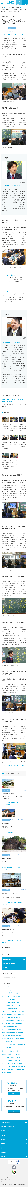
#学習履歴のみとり (19, 1020)
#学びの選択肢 (11, 1017)
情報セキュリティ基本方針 (7, 1179)
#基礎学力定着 (5, 1026)
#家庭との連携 (20, 1011)
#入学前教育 (19, 1063)
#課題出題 (9, 1014)
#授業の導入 (12, 1044)
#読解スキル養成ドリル (14, 1060)
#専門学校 (18, 1051)
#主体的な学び (20, 35)
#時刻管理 (18, 1035)
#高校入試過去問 (6, 1035)
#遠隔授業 (13, 1011)
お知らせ (3, 1143)
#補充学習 (16, 1069)
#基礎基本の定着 (13, 1026)
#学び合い (18, 1017)
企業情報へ (14, 1093)
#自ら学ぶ (4, 1038)
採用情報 (3, 1156)
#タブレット (14, 999)
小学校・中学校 (15, 7)
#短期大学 (4, 1054)
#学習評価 (11, 1020)
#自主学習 (16, 1038)
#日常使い (4, 1063)
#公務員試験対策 (20, 1032)
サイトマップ (4, 1181)
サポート (3, 1148)
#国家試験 (12, 1035)
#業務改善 (13, 1029)
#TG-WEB (16, 986)
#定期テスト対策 (10, 1057)
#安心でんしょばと (6, 1011)
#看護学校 (13, 1023)
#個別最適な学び (11, 1032)
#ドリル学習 (13, 35)
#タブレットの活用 (6, 1002)
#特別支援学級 (5, 1060)
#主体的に (16, 1041)
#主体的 (4, 1041)
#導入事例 (17, 1057)
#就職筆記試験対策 (20, 1044)
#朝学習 (19, 1054)
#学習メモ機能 (5, 1020)
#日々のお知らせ (11, 1063)
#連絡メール (10, 1072)
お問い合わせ (4, 1152)
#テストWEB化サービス (7, 1005)
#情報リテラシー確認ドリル (8, 1051)
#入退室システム (6, 1066)
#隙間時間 (4, 1032)
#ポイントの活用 (13, 1008)
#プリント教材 (5, 1008)
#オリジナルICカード (13, 990)
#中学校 (15, 1054)
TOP (2, 7)
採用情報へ (14, 1111)
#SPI (12, 986)
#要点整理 (4, 1072)
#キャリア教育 (16, 993)
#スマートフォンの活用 (14, 996)
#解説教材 (15, 1014)
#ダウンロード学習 (6, 999)
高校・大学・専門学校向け (9, 963)
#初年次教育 (5, 1048)
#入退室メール (13, 1066)
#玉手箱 (19, 1029)
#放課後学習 (22, 1069)
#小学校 (10, 1048)
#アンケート (5, 990)
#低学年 (4, 1057)
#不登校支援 (5, 1069)
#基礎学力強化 (19, 1023)
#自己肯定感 (10, 1038)
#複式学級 (10, 1069)
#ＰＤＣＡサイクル (6, 986)
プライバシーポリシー (6, 1177)
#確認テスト (21, 1014)
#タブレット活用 (6, 35)
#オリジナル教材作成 (7, 993)
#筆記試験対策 (21, 1066)
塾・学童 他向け (7, 968)
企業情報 (3, 1135)
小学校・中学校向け (7, 959)
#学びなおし (5, 1017)
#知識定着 (9, 1054)
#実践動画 (21, 1038)
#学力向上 (7, 1023)
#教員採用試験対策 (6, 1029)
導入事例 (8, 7)
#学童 (3, 1023)
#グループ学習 (5, 996)
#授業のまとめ (5, 1044)
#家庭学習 (4, 1014)
